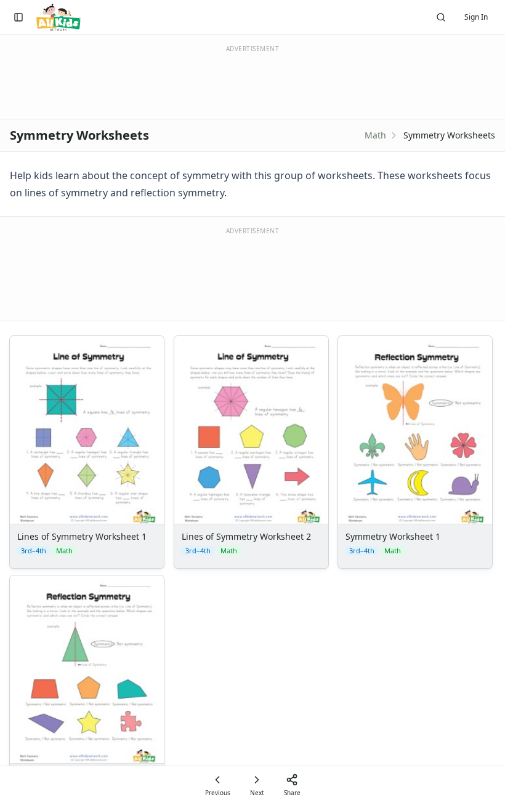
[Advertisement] (252, 273)
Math (375, 135)
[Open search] (440, 17)
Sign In (476, 17)
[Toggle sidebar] (18, 17)
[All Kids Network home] (58, 17)
